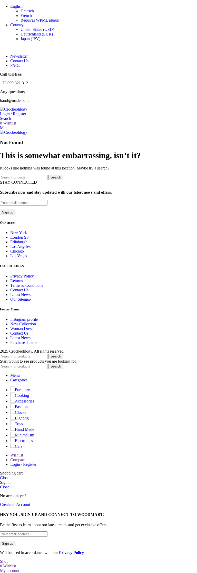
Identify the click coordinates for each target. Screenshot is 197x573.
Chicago (17, 251)
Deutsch (27, 11)
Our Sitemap (20, 299)
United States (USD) (37, 29)
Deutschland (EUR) (37, 34)
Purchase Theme (23, 342)
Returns (16, 281)
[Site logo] (13, 109)
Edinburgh (18, 242)
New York (18, 232)
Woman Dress (21, 328)
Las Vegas (18, 256)
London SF (19, 237)
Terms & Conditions (26, 285)
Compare (17, 460)
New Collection (23, 324)
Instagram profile (24, 319)
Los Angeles (20, 246)
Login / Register (23, 464)
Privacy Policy (22, 276)
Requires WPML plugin (40, 20)
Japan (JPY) (30, 39)
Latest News (20, 294)
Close (4, 478)
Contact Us (19, 290)
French (26, 15)
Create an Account (15, 504)
